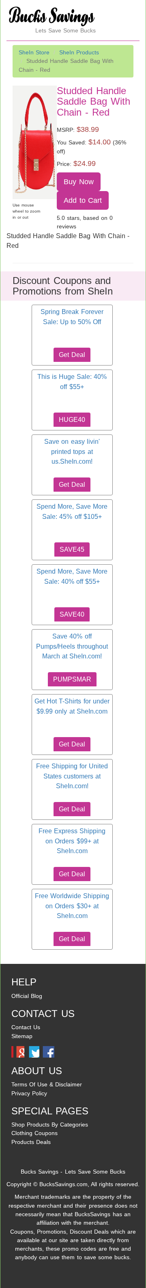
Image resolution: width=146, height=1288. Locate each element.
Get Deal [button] (72, 354)
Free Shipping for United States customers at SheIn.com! (72, 776)
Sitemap (21, 1036)
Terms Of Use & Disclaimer (46, 1084)
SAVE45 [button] (72, 549)
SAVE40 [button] (72, 614)
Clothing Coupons (34, 1133)
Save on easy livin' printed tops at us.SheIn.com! (71, 451)
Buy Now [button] (78, 182)
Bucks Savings (39, 1171)
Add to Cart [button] (83, 200)
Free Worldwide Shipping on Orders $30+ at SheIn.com (72, 905)
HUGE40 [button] (72, 419)
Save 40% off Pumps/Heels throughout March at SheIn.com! (72, 646)
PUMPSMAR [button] (72, 679)
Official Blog (26, 996)
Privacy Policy (29, 1093)
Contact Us (25, 1027)
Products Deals (31, 1142)
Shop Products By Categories (49, 1124)
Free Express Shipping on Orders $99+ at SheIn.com (72, 841)
